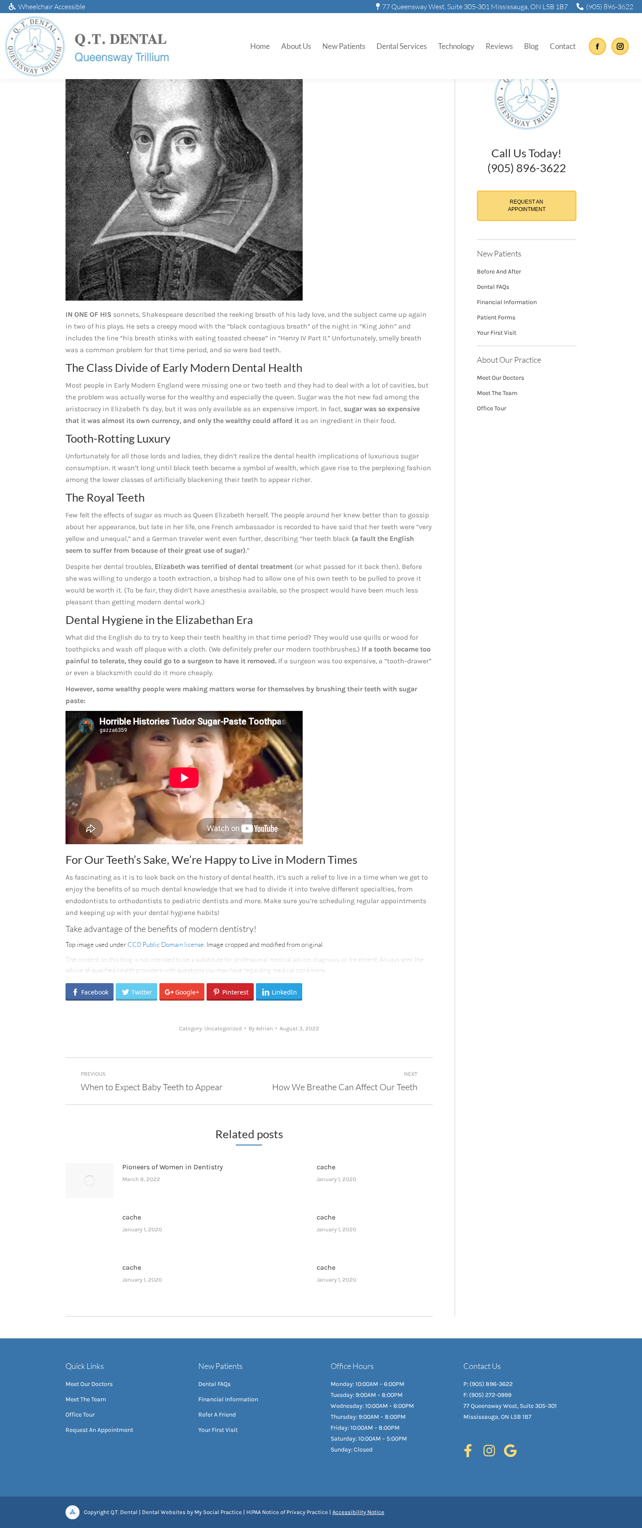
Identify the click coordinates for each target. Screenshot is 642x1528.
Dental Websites (164, 1512)
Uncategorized (223, 1028)
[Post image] (90, 1180)
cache (326, 1167)
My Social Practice (217, 1512)
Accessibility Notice (358, 1512)
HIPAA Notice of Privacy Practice (287, 1512)
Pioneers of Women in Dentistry (172, 1167)
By (261, 1028)
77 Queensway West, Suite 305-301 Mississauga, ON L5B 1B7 (475, 6)
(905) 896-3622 (609, 6)
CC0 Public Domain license (166, 944)
